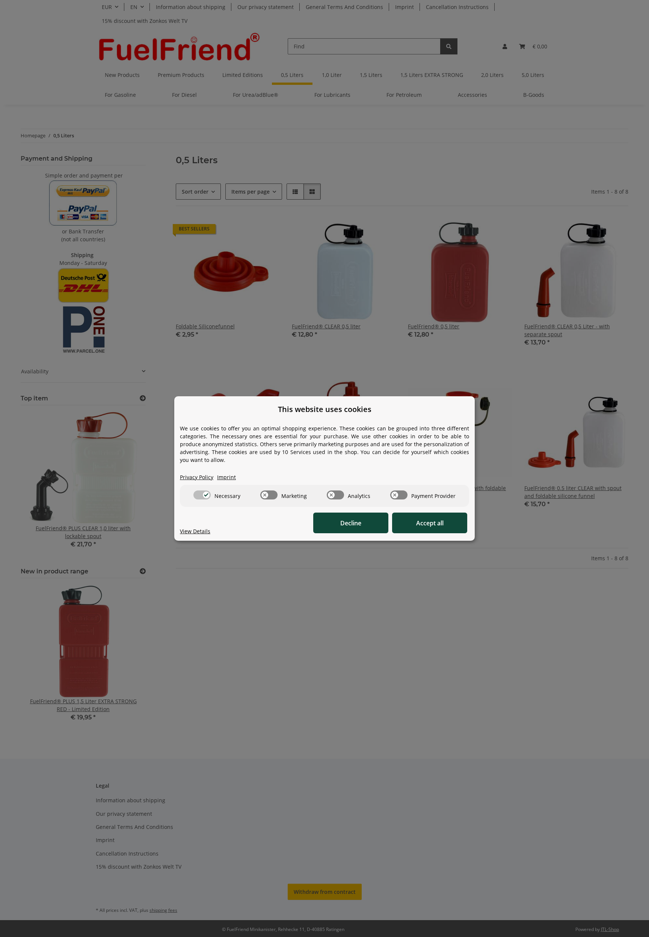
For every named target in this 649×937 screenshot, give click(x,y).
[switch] (202, 494)
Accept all (430, 523)
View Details (195, 531)
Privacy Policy (196, 477)
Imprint (226, 477)
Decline (350, 523)
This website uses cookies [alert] (324, 409)
